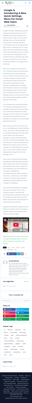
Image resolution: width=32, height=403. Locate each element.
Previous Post (6, 300)
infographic (7, 346)
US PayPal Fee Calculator (21, 385)
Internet (23, 247)
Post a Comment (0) (16, 295)
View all (26, 281)
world (10, 355)
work (5, 355)
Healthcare (18, 329)
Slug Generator (25, 379)
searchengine (14, 349)
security (22, 349)
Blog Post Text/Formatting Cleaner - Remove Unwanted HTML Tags (16, 393)
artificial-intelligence (21, 335)
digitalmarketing (8, 343)
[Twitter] (18, 253)
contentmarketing (9, 341)
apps (12, 335)
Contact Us (24, 377)
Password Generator (9, 381)
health (24, 343)
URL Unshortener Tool (16, 396)
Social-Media (13, 332)
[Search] (29, 2)
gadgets (17, 343)
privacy (6, 349)
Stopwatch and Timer (9, 389)
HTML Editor (16, 379)
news (5, 249)
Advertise (21, 375)
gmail (13, 247)
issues (14, 346)
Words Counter (7, 379)
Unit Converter (10, 387)
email (9, 247)
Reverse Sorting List (23, 383)
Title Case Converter (22, 381)
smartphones (16, 352)
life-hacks (20, 346)
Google (17, 247)
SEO (24, 329)
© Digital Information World (9, 375)
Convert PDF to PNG (22, 389)
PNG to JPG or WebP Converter (20, 391)
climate (17, 338)
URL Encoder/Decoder (10, 383)
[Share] (26, 26)
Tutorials (6, 335)
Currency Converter (20, 387)
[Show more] (25, 253)
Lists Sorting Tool (8, 385)
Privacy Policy (9, 377)
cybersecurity (20, 341)
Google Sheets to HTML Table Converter (16, 398)
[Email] (22, 253)
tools (24, 352)
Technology (10, 249)
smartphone (7, 352)
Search (6, 332)
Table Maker (6, 391)
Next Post (27, 300)
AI (4, 329)
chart (11, 338)
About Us (27, 375)
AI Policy (16, 377)
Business (10, 329)
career (5, 338)
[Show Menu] (2, 2)
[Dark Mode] (26, 2)
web (15, 249)
